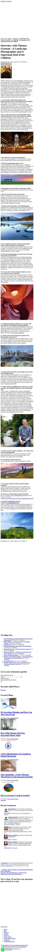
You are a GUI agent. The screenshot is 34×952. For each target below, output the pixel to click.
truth (9, 827)
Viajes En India (12, 835)
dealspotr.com (16, 949)
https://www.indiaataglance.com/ (7, 865)
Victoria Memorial (8, 661)
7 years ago (17, 824)
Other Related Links (9, 941)
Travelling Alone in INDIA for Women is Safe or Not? (16, 831)
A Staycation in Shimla (9, 824)
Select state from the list (7, 675)
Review (6, 934)
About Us (6, 935)
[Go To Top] (4, 926)
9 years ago (14, 839)
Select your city (5, 678)
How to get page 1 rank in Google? (15, 795)
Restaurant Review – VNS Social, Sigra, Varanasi (17, 649)
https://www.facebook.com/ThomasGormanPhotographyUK (17, 498)
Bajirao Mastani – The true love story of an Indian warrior (17, 813)
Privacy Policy (8, 937)
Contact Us (7, 940)
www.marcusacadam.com (17, 332)
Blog (5, 931)
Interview (15, 38)
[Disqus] (17, 905)
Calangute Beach (8, 847)
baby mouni (11, 809)
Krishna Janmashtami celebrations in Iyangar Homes (17, 646)
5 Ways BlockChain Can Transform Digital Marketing (16, 755)
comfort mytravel (13, 817)
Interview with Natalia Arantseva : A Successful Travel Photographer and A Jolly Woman (18, 657)
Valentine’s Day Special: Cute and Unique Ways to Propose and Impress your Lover (17, 663)
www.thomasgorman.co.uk (18, 495)
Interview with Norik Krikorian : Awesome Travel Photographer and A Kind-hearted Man (14, 873)
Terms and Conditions (9, 938)
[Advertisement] (17, 19)
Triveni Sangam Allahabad (11, 655)
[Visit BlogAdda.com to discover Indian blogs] (14, 946)
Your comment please (12, 718)
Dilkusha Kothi (7, 839)
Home (9, 38)
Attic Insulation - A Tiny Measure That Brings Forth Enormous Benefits (17, 776)
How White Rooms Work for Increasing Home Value (13, 734)
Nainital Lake (7, 644)
